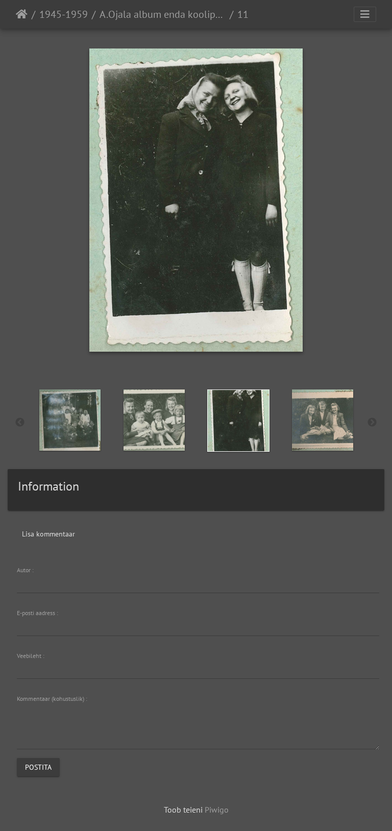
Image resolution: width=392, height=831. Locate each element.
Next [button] (372, 423)
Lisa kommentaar (48, 534)
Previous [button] (20, 423)
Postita (38, 766)
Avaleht (22, 14)
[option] (70, 420)
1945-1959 (63, 14)
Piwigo (217, 809)
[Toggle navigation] (365, 14)
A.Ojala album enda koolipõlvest (163, 14)
